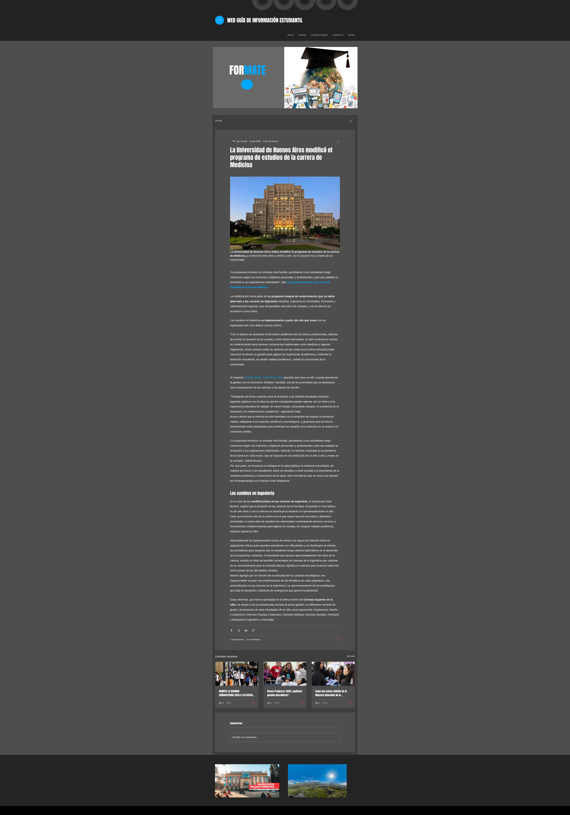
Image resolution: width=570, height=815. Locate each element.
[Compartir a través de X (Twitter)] (238, 630)
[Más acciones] (338, 141)
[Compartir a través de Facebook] (231, 630)
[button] (351, 121)
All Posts (218, 121)
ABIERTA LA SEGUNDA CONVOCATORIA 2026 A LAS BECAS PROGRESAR (236, 693)
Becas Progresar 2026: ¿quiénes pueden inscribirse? (284, 693)
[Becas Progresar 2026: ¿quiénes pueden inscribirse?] (285, 674)
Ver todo (351, 656)
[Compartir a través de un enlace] (253, 630)
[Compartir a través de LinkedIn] (246, 630)
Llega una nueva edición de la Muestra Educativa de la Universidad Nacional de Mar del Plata (332, 693)
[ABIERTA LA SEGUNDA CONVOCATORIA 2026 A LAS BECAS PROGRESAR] (236, 674)
